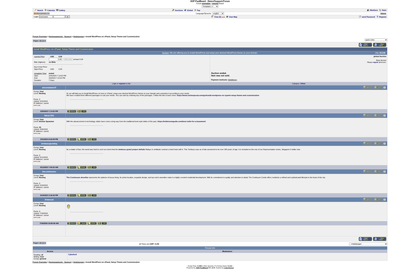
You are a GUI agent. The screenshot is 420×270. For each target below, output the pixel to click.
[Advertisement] (210, 26)
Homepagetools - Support (60, 37)
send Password (368, 17)
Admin (383, 13)
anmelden (206, 3)
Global (190, 10)
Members (374, 10)
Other (302, 84)
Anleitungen (78, 37)
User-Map (233, 17)
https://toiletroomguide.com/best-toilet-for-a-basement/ (182, 121)
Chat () (217, 17)
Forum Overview (40, 37)
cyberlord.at (229, 268)
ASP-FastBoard (202, 268)
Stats (384, 10)
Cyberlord (72, 254)
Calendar (51, 10)
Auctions (179, 10)
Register (382, 17)
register (215, 3)
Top (198, 10)
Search (40, 10)
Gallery (62, 10)
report (375, 62)
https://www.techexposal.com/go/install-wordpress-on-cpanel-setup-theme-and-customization (218, 95)
